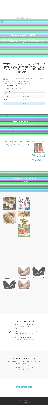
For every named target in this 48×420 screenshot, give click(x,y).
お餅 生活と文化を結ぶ (24, 365)
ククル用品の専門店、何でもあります (24, 367)
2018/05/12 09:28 (29, 328)
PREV (18, 387)
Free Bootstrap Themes (20, 402)
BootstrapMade (29, 402)
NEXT (29, 387)
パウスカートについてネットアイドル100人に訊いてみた (24, 361)
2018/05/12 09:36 (29, 339)
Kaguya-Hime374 (26, 96)
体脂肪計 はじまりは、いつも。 (24, 363)
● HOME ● (24, 387)
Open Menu (2, 21)
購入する (24, 103)
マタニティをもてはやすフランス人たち (24, 369)
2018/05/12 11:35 (29, 333)
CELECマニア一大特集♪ (24, 34)
